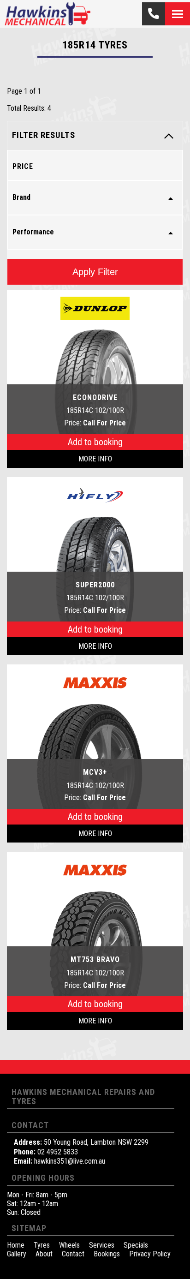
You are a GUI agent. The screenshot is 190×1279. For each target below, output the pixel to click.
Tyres (42, 1245)
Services (101, 1245)
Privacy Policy (150, 1253)
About (44, 1253)
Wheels (69, 1245)
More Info (95, 458)
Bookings (107, 1253)
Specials (136, 1245)
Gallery (16, 1253)
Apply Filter (95, 272)
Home (15, 1245)
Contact (73, 1253)
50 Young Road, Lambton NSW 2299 (96, 1142)
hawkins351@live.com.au (69, 1161)
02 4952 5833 (57, 1152)
